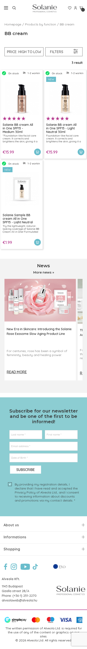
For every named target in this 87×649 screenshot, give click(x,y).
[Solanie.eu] (44, 8)
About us (11, 525)
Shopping (12, 549)
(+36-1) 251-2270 (24, 596)
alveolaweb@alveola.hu (19, 600)
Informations (15, 537)
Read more (17, 372)
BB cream (67, 24)
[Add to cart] (37, 152)
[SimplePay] (43, 622)
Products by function (40, 24)
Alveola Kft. (11, 579)
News (43, 265)
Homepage (12, 24)
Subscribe (25, 469)
